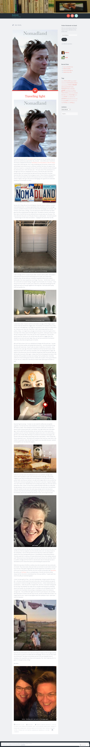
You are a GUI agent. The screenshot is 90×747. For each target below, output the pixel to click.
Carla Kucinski (63, 82)
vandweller (35, 730)
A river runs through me (68, 70)
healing (71, 90)
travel (62, 102)
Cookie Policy (23, 744)
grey (34, 726)
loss (75, 92)
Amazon (43, 724)
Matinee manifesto (66, 68)
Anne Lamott (67, 81)
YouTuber (24, 572)
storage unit (21, 730)
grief (63, 90)
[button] (35, 128)
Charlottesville (70, 82)
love (77, 92)
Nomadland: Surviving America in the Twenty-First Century (35, 728)
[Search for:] (69, 113)
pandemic (52, 728)
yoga (74, 102)
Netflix (71, 96)
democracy (63, 86)
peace (68, 98)
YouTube (47, 730)
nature (69, 96)
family (68, 88)
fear (70, 88)
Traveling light (35, 96)
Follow (64, 39)
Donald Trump (69, 87)
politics (71, 98)
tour (76, 100)
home (66, 92)
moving (62, 96)
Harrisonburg (67, 91)
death (75, 85)
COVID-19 (54, 724)
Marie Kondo (47, 726)
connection (66, 84)
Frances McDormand (27, 726)
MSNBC (65, 96)
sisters (16, 730)
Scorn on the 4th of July (68, 67)
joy (70, 92)
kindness (72, 92)
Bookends (15, 15)
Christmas (75, 82)
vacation (68, 102)
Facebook (63, 88)
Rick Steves (73, 98)
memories (67, 94)
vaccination (28, 730)
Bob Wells (53, 570)
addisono (30, 724)
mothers (76, 94)
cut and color (17, 726)
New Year (73, 96)
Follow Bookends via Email (69, 25)
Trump (65, 102)
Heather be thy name (67, 72)
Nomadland (30, 159)
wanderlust (41, 730)
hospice (69, 92)
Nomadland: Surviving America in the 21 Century (43, 162)
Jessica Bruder (39, 726)
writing (71, 102)
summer (70, 100)
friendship (73, 88)
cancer (74, 81)
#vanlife (39, 724)
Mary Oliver (63, 94)
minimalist (53, 726)
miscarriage (72, 94)
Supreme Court (73, 100)
